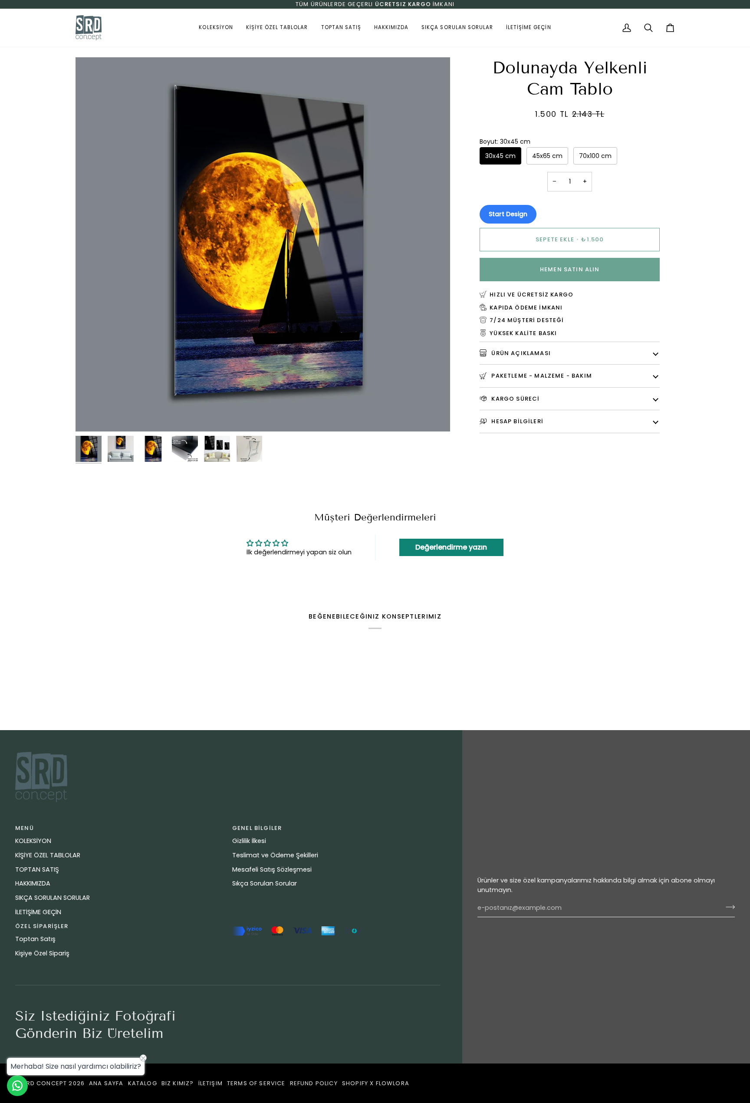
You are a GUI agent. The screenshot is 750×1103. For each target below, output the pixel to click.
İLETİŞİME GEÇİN (38, 912)
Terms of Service (256, 1083)
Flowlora (392, 1083)
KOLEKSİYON (33, 840)
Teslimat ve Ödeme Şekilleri (275, 855)
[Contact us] (17, 1085)
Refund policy (314, 1083)
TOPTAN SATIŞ (37, 869)
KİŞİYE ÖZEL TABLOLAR (47, 855)
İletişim (210, 1083)
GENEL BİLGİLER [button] (257, 828)
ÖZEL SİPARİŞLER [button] (42, 926)
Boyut (505, 141)
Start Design (508, 213)
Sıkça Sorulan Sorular (264, 883)
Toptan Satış (35, 939)
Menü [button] (24, 828)
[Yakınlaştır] (91, 415)
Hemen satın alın (570, 269)
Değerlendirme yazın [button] (451, 547)
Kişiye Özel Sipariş (42, 953)
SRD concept (44, 1083)
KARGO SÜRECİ (514, 398)
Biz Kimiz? (177, 1083)
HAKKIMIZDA (32, 883)
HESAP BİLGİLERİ (516, 421)
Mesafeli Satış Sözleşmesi (272, 869)
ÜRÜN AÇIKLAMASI (520, 353)
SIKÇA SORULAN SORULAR (52, 897)
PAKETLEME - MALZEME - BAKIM (541, 375)
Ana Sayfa (106, 1083)
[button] (215, 28)
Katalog (142, 1083)
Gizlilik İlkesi (249, 840)
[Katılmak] (727, 907)
